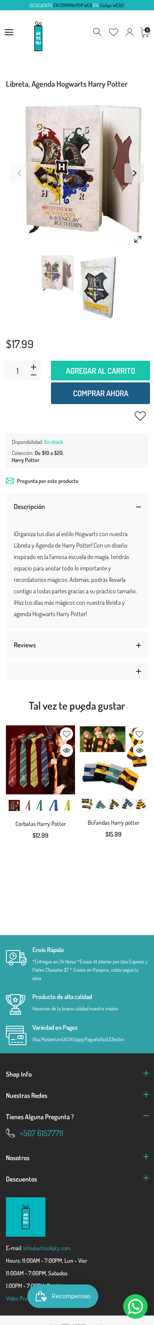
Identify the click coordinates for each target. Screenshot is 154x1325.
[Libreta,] (56, 274)
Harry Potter (25, 460)
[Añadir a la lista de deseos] (140, 416)
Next (134, 173)
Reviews (25, 645)
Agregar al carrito (100, 370)
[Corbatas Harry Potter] (40, 759)
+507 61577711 (41, 1132)
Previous (20, 173)
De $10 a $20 (49, 452)
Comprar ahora (100, 393)
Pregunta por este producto (48, 480)
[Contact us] (135, 1306)
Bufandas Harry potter (113, 822)
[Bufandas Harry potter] (113, 759)
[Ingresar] (129, 32)
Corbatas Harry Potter (40, 823)
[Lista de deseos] (114, 32)
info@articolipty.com (47, 1248)
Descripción (29, 506)
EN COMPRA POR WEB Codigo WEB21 (77, 5)
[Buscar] (98, 32)
